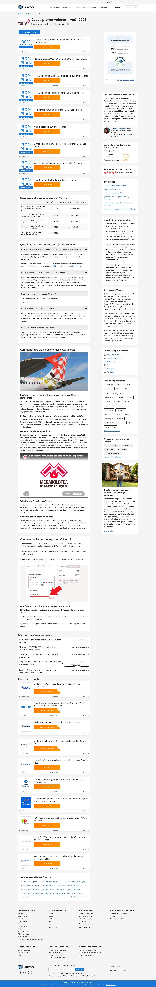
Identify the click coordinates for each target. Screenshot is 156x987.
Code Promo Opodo (73, 889)
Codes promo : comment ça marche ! (91, 953)
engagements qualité (126, 80)
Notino (127, 414)
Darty (122, 393)
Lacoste (107, 402)
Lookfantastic (109, 423)
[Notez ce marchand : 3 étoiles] (110, 172)
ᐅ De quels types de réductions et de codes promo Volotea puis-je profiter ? (51, 249)
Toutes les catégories (86, 927)
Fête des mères (23, 934)
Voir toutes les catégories (112, 457)
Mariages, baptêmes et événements (30, 939)
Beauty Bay (109, 419)
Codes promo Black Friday (118, 914)
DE (120, 970)
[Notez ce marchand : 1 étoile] (105, 172)
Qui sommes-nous (24, 950)
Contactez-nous (23, 953)
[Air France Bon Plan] (26, 841)
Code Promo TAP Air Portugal (33, 893)
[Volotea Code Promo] (24, 22)
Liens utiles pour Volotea (113, 193)
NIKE (125, 389)
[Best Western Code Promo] (26, 783)
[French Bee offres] (26, 860)
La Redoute (109, 385)
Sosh (113, 406)
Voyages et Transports (112, 445)
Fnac (106, 393)
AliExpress (108, 389)
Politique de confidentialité (58, 950)
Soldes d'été (128, 445)
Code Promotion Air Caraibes (55, 893)
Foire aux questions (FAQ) (88, 950)
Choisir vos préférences (57, 958)
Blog (19, 955)
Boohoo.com (109, 397)
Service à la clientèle (115, 358)
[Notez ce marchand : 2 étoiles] (107, 172)
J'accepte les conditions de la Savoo (73, 976)
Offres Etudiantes (24, 916)
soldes (55, 266)
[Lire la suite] (135, 441)
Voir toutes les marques (112, 431)
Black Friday (122, 449)
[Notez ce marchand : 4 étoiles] (113, 172)
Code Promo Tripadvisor (31, 889)
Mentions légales (54, 953)
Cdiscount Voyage (51, 882)
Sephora (119, 385)
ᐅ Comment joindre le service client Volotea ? (38, 327)
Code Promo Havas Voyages (76, 882)
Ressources (113, 916)
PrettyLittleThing (110, 427)
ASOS (128, 385)
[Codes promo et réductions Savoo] (26, 7)
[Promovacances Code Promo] (26, 802)
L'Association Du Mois (117, 919)
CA (111, 974)
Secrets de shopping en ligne (115, 185)
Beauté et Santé (84, 921)
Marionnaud (109, 410)
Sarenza (120, 397)
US (111, 970)
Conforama (121, 423)
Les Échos (120, 419)
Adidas (114, 393)
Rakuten (126, 402)
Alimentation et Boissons (87, 924)
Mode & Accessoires (86, 914)
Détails (85, 52)
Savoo (20, 13)
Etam (106, 406)
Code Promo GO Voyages (31, 885)
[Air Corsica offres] (26, 764)
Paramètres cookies (55, 955)
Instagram (111, 368)
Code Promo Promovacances (55, 889)
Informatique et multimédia (88, 919)
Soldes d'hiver (109, 449)
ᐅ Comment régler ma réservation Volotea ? (38, 294)
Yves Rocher (121, 410)
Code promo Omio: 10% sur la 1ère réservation (57, 722)
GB (115, 970)
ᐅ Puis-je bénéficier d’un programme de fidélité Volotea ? (43, 273)
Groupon (129, 397)
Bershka (117, 402)
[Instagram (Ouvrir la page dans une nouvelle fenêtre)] (30, 972)
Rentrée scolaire (23, 931)
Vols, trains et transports (113, 453)
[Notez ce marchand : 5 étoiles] (115, 172)
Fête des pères (23, 937)
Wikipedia (111, 372)
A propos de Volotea (112, 189)
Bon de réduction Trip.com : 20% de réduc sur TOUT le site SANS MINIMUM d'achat (60, 704)
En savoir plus (111, 985)
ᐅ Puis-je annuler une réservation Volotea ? (38, 309)
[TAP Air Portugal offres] (26, 821)
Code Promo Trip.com (74, 885)
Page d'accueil (113, 355)
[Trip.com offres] (26, 707)
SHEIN (118, 389)
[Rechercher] (135, 7)
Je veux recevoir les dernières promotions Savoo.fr (68, 973)
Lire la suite (108, 531)
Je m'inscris (79, 969)
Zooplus (122, 406)
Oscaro (131, 423)
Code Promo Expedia (30, 882)
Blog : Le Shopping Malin (105, 2)
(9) (29, 32)
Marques (29, 13)
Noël (19, 929)
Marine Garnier (120, 128)
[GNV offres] (26, 687)
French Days (22, 921)
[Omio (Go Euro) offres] (26, 726)
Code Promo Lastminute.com (55, 885)
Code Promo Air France (75, 893)
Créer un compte (122, 2)
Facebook (111, 362)
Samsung (108, 414)
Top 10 (20, 914)
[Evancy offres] (26, 745)
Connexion (134, 2)
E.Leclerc (118, 414)
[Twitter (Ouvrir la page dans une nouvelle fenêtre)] (25, 972)
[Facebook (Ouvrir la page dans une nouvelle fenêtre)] (20, 972)
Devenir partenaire (85, 955)
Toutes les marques (55, 927)
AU (125, 970)
